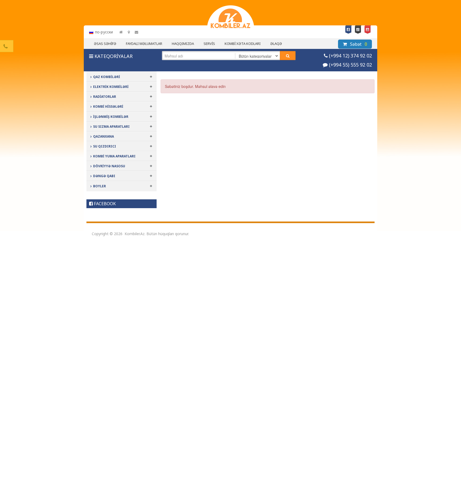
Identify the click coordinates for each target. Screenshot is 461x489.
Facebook (348, 29)
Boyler (99, 186)
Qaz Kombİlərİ (106, 77)
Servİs (209, 43)
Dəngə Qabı (104, 176)
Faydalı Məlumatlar (144, 43)
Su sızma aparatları (111, 126)
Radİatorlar (104, 96)
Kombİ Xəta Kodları (243, 43)
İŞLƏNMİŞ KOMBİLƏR (110, 116)
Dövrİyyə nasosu (109, 166)
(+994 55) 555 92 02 (350, 64)
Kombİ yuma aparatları (114, 156)
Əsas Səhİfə (105, 43)
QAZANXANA (103, 136)
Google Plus (358, 29)
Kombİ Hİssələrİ (108, 106)
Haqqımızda (183, 43)
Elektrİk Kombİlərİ (111, 86)
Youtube (367, 29)
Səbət (358, 44)
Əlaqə (276, 43)
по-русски (104, 31)
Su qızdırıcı (104, 146)
